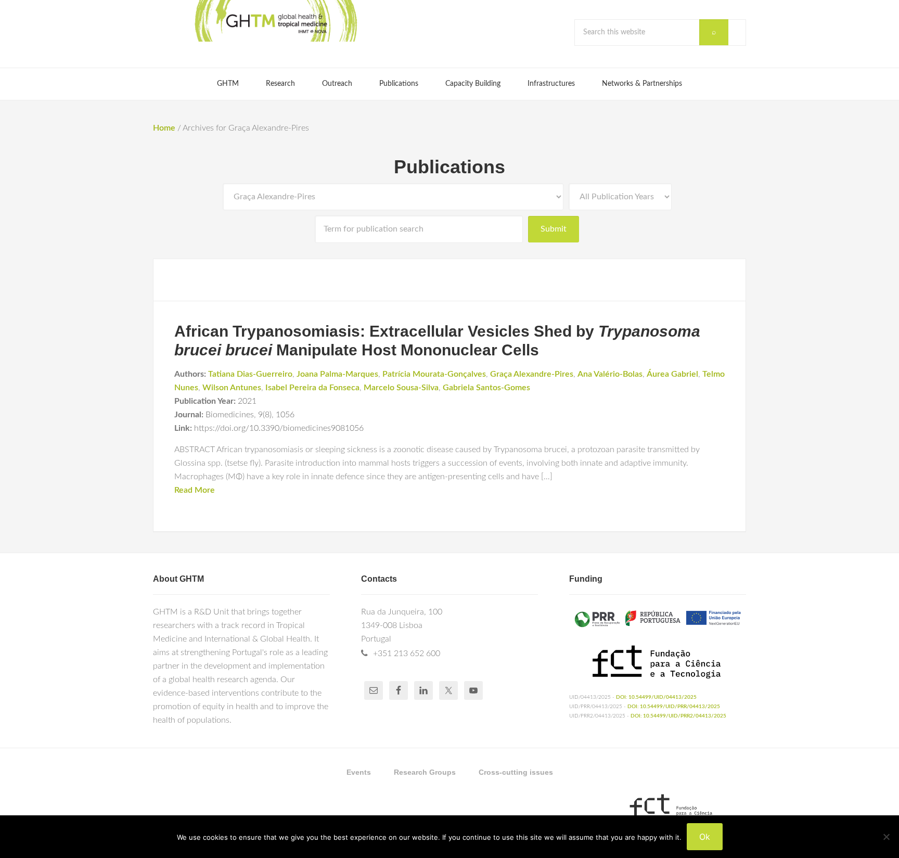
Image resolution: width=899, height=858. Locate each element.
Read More (194, 490)
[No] (886, 836)
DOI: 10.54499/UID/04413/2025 (656, 697)
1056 (285, 415)
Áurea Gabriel (672, 374)
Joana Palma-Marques (337, 374)
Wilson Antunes (231, 387)
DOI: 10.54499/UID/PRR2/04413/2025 (678, 716)
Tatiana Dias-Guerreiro (250, 374)
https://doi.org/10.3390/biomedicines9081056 (279, 428)
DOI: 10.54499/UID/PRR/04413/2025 (673, 706)
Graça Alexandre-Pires (531, 374)
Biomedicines (230, 415)
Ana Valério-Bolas (610, 374)
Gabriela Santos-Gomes (486, 387)
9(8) (265, 415)
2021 (247, 401)
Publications (449, 166)
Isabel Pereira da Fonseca (312, 387)
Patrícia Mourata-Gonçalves (434, 374)
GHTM (275, 21)
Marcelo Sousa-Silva (401, 387)
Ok (704, 836)
